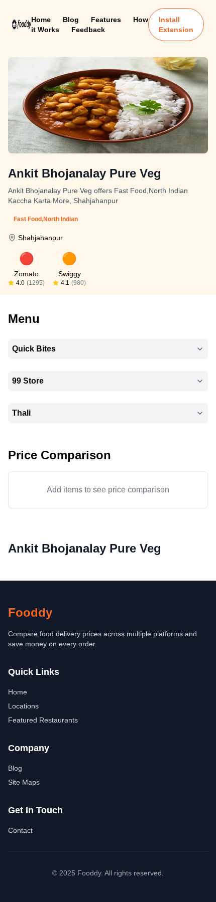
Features (106, 20)
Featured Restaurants (43, 720)
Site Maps (24, 782)
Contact (20, 830)
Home (41, 20)
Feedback (88, 30)
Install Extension (176, 25)
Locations (23, 706)
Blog (71, 20)
